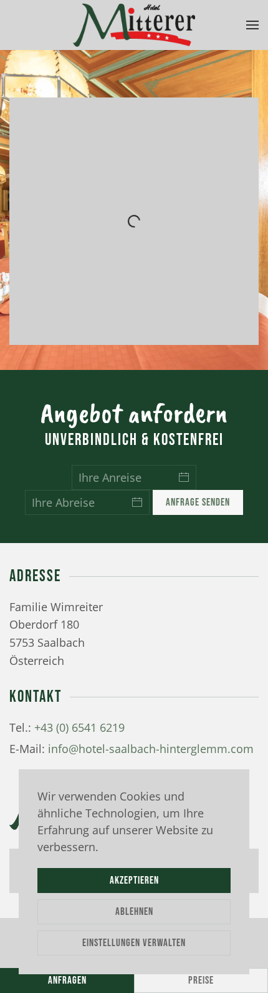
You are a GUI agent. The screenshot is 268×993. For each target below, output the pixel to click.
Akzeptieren (134, 880)
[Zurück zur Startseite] (134, 25)
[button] (252, 25)
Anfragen (67, 980)
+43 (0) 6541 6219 (79, 727)
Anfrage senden (198, 502)
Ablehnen (134, 912)
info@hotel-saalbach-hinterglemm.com (151, 748)
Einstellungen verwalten (134, 943)
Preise (201, 980)
